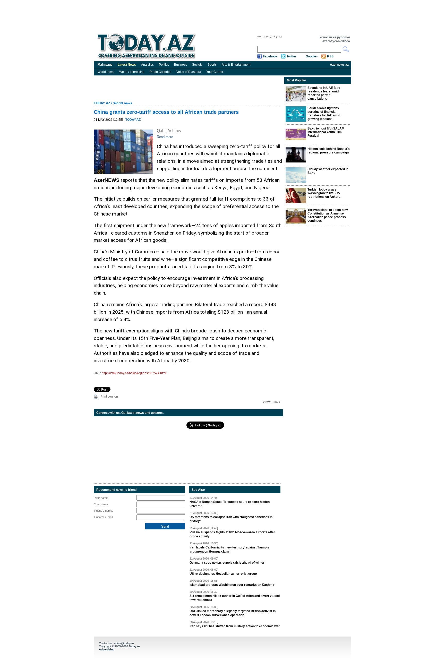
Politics (164, 64)
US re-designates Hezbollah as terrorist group (223, 573)
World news (106, 72)
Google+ (312, 56)
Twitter (291, 56)
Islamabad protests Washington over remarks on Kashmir (232, 585)
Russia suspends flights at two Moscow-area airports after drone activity (232, 534)
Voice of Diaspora (188, 72)
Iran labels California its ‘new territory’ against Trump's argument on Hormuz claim (229, 549)
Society (197, 64)
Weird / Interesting (131, 72)
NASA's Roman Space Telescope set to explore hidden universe (230, 504)
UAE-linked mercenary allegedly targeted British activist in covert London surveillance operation (233, 613)
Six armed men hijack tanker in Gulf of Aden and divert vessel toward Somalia (235, 598)
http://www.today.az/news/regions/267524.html (134, 373)
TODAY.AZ (102, 103)
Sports (212, 64)
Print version (109, 396)
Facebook (270, 56)
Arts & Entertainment (236, 64)
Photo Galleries (160, 72)
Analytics (147, 64)
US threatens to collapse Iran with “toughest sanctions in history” (231, 519)
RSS (330, 56)
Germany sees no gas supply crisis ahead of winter (227, 562)
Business (180, 64)
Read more (165, 137)
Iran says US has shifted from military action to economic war (235, 626)
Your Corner (214, 72)
